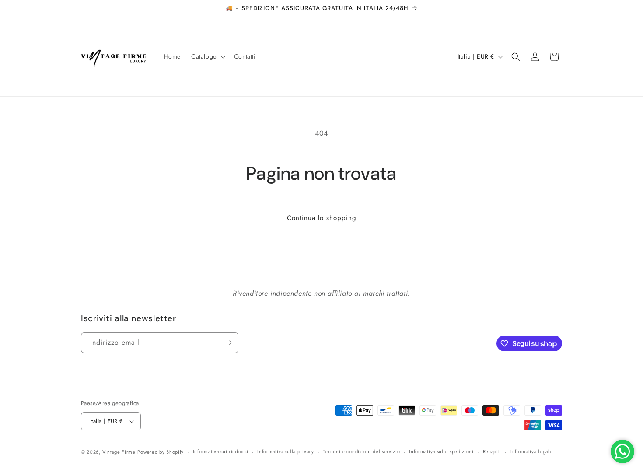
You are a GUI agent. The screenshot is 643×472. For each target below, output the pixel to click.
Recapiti (492, 451)
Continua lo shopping (321, 218)
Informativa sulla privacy (285, 451)
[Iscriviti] (228, 342)
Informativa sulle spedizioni (441, 451)
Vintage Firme (119, 451)
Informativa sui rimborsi (220, 451)
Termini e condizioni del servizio (361, 451)
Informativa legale (531, 451)
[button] (207, 56)
